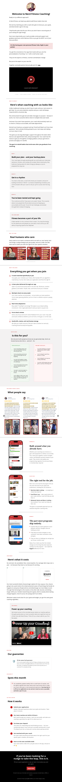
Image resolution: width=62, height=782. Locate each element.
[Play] (31, 79)
